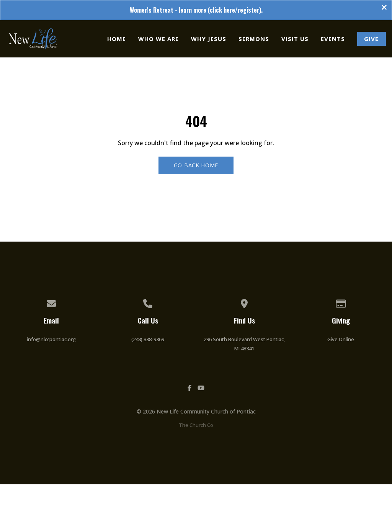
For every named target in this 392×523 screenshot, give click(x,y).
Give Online (340, 339)
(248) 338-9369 (147, 339)
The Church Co (196, 425)
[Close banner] (384, 8)
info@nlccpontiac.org (51, 339)
